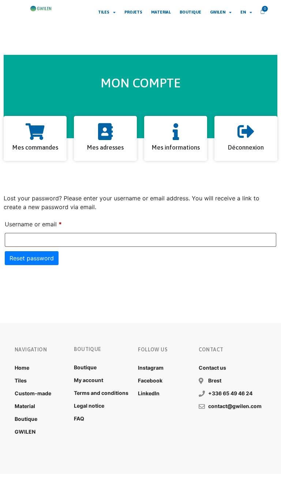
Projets (133, 12)
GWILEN (217, 12)
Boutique (190, 12)
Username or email (45, 223)
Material (161, 12)
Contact (211, 349)
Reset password (32, 258)
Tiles (103, 12)
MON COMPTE (141, 83)
